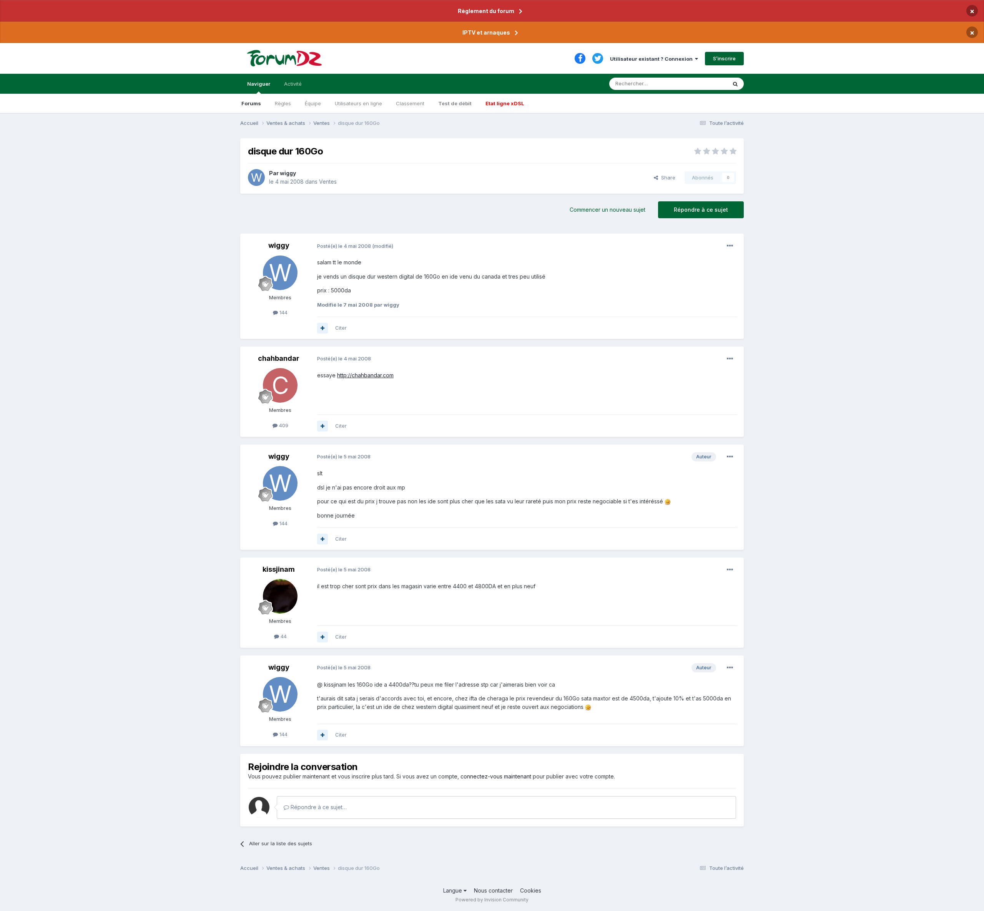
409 (283, 425)
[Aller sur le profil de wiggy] (256, 177)
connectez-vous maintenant (495, 776)
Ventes (328, 181)
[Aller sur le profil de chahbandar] (280, 385)
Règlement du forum (486, 11)
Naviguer (258, 84)
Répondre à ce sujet (701, 209)
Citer (341, 328)
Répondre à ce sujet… (318, 807)
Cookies (530, 890)
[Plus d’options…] (730, 246)
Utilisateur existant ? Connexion (652, 59)
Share (666, 177)
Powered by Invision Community (492, 900)
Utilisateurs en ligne (358, 103)
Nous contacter (493, 890)
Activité (293, 84)
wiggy (288, 173)
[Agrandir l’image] (668, 501)
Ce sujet (707, 83)
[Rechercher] (735, 84)
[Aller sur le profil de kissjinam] (280, 596)
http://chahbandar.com (365, 375)
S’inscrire (724, 58)
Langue (453, 890)
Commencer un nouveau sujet (607, 209)
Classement (410, 103)
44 (283, 636)
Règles (283, 103)
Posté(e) (344, 246)
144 (283, 312)
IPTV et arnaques (486, 32)
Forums (251, 103)
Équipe (313, 103)
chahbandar (278, 358)
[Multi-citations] (322, 328)
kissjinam (279, 569)
